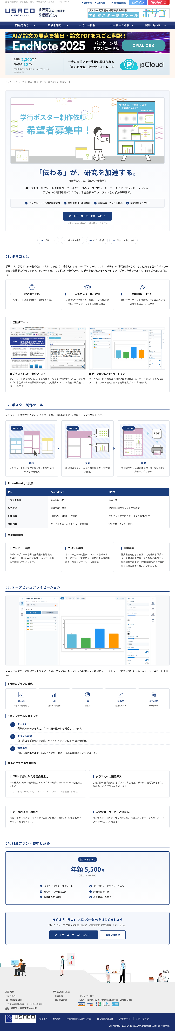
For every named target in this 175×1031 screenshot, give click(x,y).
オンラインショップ (14, 82)
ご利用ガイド (125, 1018)
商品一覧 (32, 82)
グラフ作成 (96, 240)
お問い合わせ (113, 934)
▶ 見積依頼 (87, 3)
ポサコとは (48, 240)
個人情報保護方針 (105, 1018)
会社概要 (43, 1018)
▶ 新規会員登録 (118, 3)
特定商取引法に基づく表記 (79, 1018)
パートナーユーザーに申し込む (85, 216)
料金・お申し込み (123, 240)
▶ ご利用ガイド (101, 3)
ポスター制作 (72, 240)
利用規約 (57, 1018)
